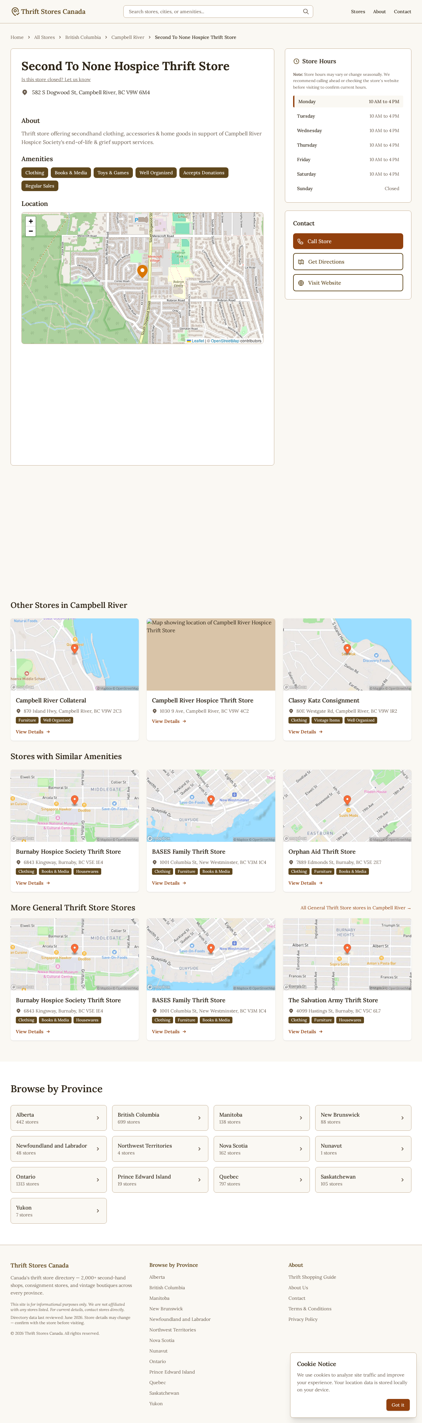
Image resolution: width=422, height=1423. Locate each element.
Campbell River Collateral (51, 700)
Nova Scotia (161, 1340)
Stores (358, 11)
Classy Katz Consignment (323, 700)
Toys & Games (113, 173)
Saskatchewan (164, 1393)
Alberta (157, 1277)
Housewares (87, 871)
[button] (142, 271)
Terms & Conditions (309, 1309)
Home (17, 37)
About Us (298, 1288)
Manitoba (159, 1298)
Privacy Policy (302, 1319)
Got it (398, 1405)
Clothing (34, 173)
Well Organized (156, 173)
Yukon (156, 1404)
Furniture (27, 720)
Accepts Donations (204, 173)
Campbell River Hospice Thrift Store (203, 700)
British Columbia (83, 37)
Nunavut (158, 1351)
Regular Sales (39, 186)
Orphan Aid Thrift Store (322, 851)
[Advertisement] (142, 403)
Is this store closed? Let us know (56, 79)
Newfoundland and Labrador (180, 1319)
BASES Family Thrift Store (189, 851)
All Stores (44, 37)
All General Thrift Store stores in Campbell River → (356, 908)
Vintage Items (327, 720)
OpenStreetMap (225, 340)
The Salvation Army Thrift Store (333, 1000)
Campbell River (127, 37)
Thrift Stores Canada (53, 11)
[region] (142, 278)
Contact (402, 11)
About (379, 11)
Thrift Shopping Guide (312, 1277)
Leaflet (197, 340)
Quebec (157, 1382)
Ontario (157, 1361)
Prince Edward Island (172, 1372)
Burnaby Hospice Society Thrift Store (68, 851)
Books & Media (71, 173)
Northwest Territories (172, 1330)
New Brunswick (166, 1309)
